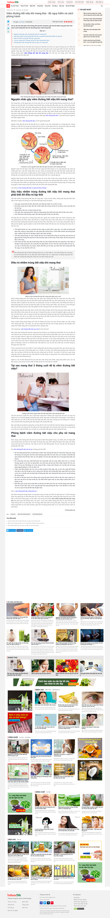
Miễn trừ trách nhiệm (80, 899)
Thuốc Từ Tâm (24, 6)
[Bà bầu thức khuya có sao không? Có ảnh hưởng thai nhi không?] (92, 635)
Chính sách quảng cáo (80, 901)
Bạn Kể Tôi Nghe (70, 6)
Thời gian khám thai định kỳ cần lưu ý (91, 674)
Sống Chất (47, 6)
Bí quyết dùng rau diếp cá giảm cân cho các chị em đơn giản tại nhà (92, 808)
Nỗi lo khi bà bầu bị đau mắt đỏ (41, 673)
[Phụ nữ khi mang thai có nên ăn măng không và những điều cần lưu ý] (67, 635)
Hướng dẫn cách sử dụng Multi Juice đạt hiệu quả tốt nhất (63, 777)
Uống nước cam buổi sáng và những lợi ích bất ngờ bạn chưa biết (18, 878)
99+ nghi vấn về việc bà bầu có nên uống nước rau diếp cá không (17, 643)
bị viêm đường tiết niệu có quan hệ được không (31, 188)
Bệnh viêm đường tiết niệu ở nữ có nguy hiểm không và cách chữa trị (26, 523)
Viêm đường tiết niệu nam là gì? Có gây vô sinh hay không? (23, 525)
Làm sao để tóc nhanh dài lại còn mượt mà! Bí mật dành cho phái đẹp (68, 830)
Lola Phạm (21, 22)
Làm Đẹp (48, 792)
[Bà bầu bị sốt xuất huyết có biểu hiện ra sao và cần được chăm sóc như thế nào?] (92, 609)
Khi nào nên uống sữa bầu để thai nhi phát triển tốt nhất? (17, 674)
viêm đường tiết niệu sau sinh (30, 329)
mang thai (13, 514)
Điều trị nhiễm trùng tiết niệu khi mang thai (27, 38)
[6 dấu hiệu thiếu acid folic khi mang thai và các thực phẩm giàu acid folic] (42, 609)
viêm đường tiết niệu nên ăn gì (22, 449)
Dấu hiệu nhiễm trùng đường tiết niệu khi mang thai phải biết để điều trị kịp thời (38, 36)
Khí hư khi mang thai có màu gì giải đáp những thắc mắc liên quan (17, 617)
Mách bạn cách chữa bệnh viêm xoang (45, 705)
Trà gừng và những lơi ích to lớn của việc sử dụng (40, 878)
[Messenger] (8, 28)
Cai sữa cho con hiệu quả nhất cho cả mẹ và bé (64, 878)
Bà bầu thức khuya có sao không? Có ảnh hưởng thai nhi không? (92, 643)
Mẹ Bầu (26, 10)
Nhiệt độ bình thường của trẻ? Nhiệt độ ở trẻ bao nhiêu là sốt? (68, 727)
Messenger (30, 530)
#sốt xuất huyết (79, 2)
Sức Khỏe (21, 737)
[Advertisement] (40, 553)
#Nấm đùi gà (89, 2)
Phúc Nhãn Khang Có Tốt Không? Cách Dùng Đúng (41, 777)
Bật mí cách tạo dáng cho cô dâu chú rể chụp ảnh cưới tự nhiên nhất (18, 855)
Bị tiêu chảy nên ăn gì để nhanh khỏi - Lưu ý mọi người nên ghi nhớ (68, 705)
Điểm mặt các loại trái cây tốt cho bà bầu (67, 674)
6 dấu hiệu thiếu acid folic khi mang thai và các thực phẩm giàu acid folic (42, 617)
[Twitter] (44, 902)
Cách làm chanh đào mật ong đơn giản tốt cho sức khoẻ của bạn (41, 855)
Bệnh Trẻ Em (48, 689)
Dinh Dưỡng (27, 737)
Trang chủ (9, 10)
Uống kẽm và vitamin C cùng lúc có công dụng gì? (63, 755)
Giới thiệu (76, 897)
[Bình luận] (8, 31)
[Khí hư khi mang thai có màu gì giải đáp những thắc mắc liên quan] (17, 609)
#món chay (61, 2)
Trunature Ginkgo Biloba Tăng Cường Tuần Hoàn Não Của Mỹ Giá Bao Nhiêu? (18, 781)
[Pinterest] (52, 902)
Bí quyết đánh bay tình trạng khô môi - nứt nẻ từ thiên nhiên (45, 808)
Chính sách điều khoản (81, 904)
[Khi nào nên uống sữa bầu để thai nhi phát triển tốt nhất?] (42, 635)
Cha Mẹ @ (55, 6)
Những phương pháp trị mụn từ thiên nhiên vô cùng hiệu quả (68, 808)
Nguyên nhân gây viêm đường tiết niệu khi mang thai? (30, 34)
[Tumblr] (48, 902)
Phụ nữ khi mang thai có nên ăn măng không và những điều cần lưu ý (66, 643)
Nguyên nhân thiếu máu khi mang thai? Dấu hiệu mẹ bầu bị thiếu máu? (66, 618)
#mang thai (69, 2)
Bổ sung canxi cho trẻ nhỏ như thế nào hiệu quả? (41, 757)
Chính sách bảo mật (80, 906)
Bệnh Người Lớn (56, 689)
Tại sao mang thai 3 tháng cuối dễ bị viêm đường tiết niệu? (32, 40)
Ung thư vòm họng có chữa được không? (90, 727)
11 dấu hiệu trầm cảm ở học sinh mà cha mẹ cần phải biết (44, 727)
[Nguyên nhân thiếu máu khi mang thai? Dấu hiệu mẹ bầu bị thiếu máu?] (67, 609)
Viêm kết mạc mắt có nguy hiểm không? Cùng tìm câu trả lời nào (92, 705)
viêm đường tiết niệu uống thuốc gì (25, 491)
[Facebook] (8, 25)
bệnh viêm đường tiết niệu (24, 514)
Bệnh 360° (32, 6)
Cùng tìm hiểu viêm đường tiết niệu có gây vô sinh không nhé (24, 521)
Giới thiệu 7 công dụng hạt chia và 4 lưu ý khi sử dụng (63, 855)
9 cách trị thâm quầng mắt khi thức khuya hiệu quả (44, 830)
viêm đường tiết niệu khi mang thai (36, 53)
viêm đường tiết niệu (52, 115)
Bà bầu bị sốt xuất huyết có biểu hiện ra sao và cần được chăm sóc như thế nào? (91, 618)
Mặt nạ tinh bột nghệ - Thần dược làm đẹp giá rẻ (92, 830)
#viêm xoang (51, 2)
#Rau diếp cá (99, 2)
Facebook (20, 530)
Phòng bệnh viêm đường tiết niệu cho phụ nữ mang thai (31, 42)
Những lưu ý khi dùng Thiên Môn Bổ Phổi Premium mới (17, 755)
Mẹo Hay (61, 6)
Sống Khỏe (40, 6)
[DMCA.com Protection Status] (78, 908)
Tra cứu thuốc (15, 6)
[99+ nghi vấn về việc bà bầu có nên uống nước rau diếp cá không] (17, 635)
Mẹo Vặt (19, 839)
